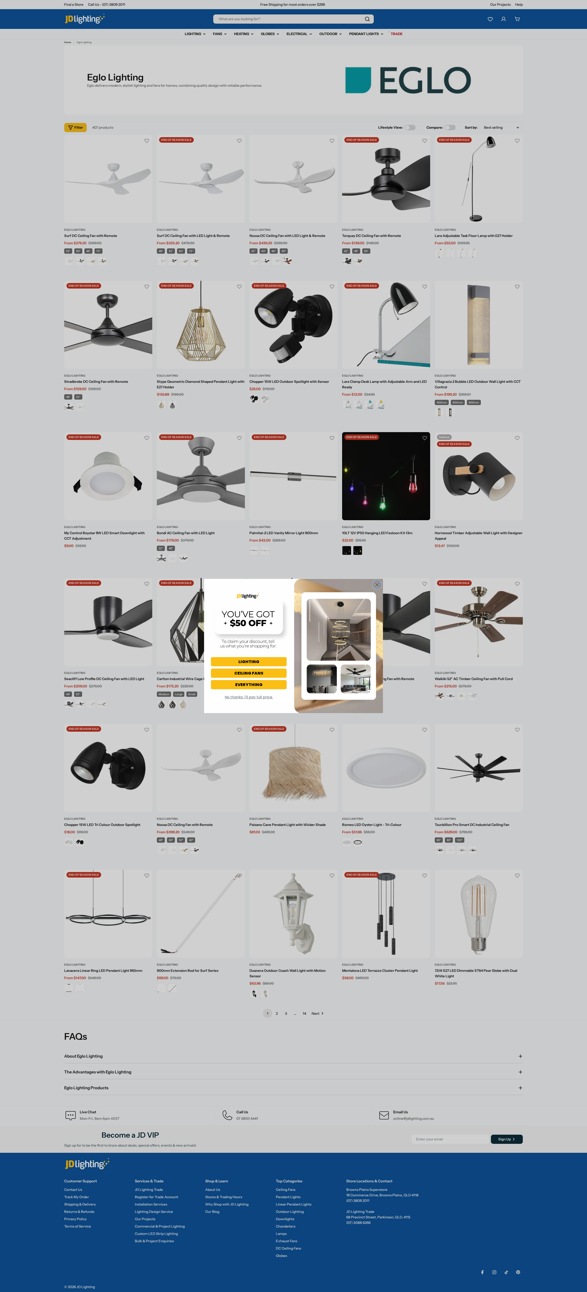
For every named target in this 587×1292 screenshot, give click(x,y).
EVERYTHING (249, 684)
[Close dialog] (377, 585)
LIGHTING (248, 661)
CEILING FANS (248, 673)
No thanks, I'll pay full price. (249, 697)
